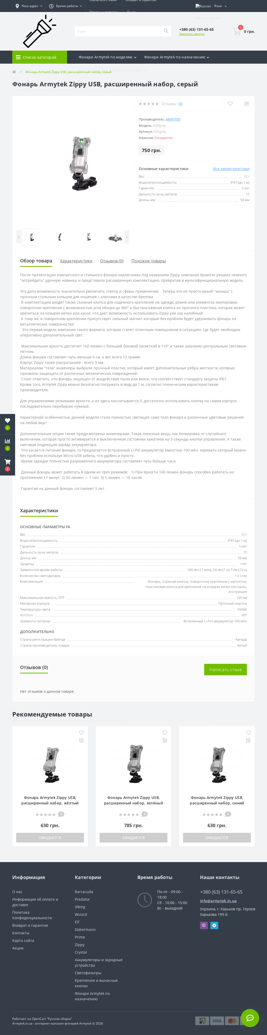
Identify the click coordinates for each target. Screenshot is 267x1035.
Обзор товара (36, 260)
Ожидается (50, 837)
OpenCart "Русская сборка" (52, 1018)
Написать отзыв (225, 669)
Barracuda (84, 891)
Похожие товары (148, 261)
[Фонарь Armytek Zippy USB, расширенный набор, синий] (217, 763)
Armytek (173, 119)
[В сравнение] (81, 740)
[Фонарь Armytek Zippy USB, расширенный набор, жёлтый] (50, 763)
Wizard (81, 914)
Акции (17, 948)
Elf (77, 921)
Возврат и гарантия (30, 925)
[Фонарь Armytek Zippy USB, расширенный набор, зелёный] (133, 763)
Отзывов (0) (112, 261)
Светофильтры (88, 972)
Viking (80, 906)
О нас (131, 12)
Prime (80, 937)
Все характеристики (231, 168)
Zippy (79, 944)
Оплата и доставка (103, 12)
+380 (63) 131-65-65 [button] (221, 892)
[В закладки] (81, 733)
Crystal (81, 952)
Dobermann (85, 929)
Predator (82, 899)
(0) (180, 103)
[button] (29, 6)
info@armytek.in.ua (218, 900)
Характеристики (76, 261)
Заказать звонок (191, 34)
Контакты (20, 932)
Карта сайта (23, 940)
